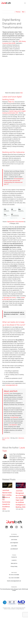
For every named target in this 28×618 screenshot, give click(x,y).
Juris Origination (14, 542)
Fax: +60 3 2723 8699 (14, 577)
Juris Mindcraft (14, 548)
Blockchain (21, 438)
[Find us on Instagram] (16, 527)
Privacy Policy (14, 566)
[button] (3, 497)
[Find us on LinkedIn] (6, 527)
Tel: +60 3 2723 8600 (14, 574)
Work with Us (14, 563)
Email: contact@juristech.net (14, 580)
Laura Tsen (6, 438)
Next (23, 12)
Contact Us (14, 557)
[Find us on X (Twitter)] (21, 527)
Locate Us (14, 560)
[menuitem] (6, 3)
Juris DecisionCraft (14, 536)
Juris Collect (14, 545)
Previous (18, 12)
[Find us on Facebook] (11, 527)
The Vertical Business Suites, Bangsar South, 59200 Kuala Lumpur (14, 589)
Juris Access (14, 539)
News (3, 439)
